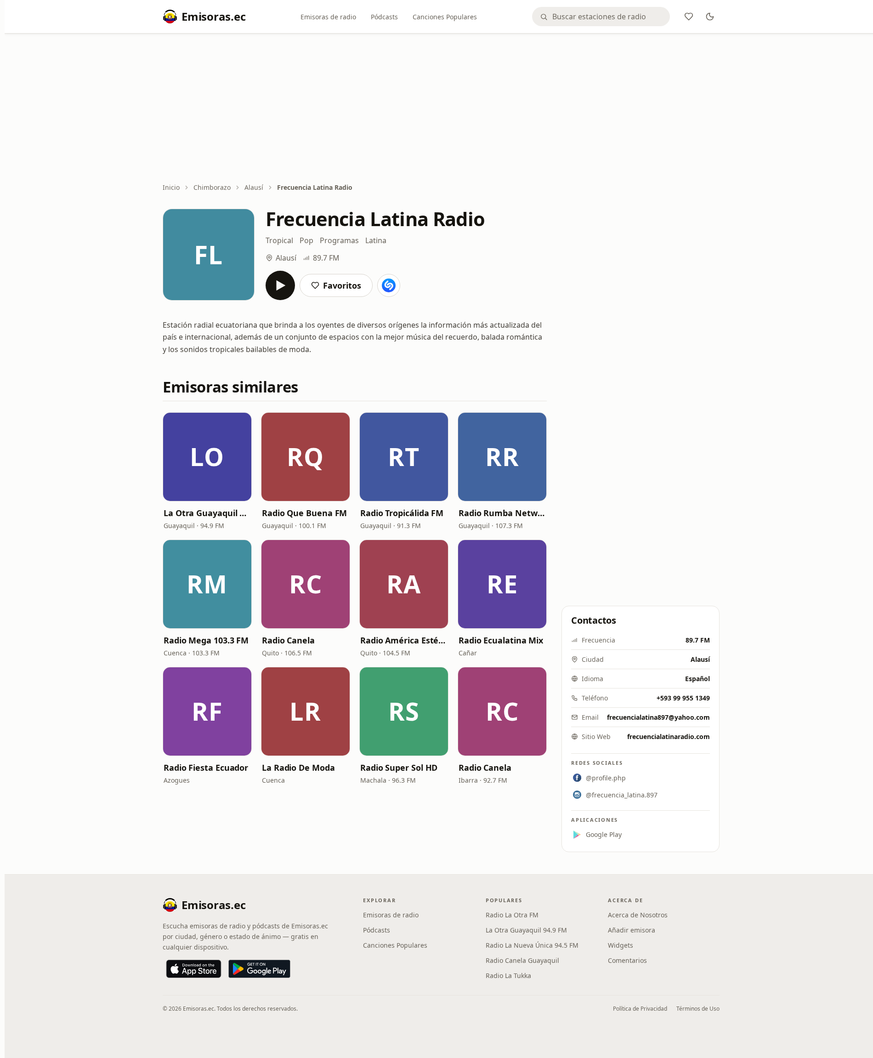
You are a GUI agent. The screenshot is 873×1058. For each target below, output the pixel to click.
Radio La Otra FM (512, 914)
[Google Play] (259, 969)
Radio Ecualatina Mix (501, 640)
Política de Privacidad (640, 1008)
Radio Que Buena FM (304, 512)
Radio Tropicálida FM (401, 512)
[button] (207, 456)
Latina (375, 240)
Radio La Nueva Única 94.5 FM (532, 945)
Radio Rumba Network (502, 512)
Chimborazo (212, 187)
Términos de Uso (698, 1008)
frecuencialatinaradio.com (668, 736)
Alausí (253, 187)
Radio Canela (288, 640)
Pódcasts (384, 16)
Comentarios (627, 960)
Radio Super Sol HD (398, 767)
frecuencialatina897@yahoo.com (658, 717)
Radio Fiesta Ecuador (206, 767)
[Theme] (710, 16)
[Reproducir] (280, 285)
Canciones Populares (445, 16)
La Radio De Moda (298, 767)
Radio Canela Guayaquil (522, 960)
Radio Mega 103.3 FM (206, 640)
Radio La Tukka (508, 975)
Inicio (171, 187)
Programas (339, 240)
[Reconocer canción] (388, 285)
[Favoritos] (688, 16)
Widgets (620, 945)
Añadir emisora (631, 930)
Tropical (279, 240)
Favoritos (342, 285)
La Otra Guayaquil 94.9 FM (207, 512)
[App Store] (194, 969)
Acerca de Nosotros (638, 914)
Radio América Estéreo (404, 640)
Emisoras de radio (328, 16)
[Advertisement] (441, 109)
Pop (306, 240)
